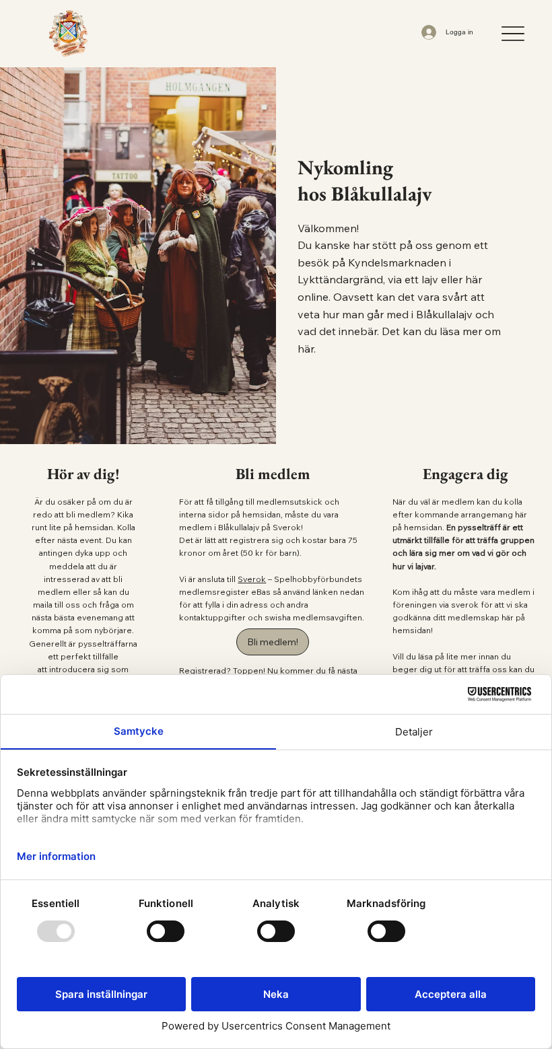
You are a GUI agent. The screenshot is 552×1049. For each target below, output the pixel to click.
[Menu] (512, 34)
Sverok (252, 579)
